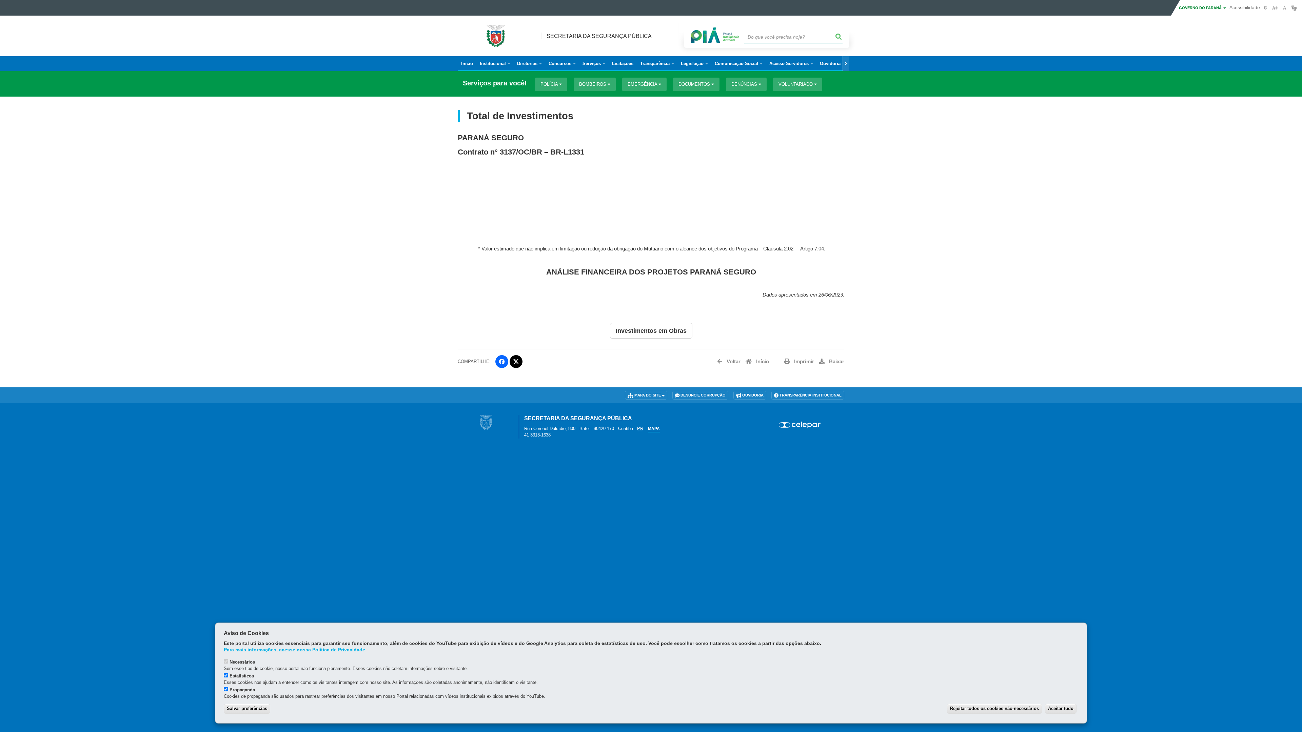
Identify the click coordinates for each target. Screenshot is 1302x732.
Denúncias (744, 84)
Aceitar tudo (1060, 708)
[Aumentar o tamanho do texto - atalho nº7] (1275, 8)
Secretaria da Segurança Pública (599, 36)
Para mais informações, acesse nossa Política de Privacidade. (295, 649)
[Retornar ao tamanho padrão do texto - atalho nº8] (1284, 8)
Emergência (643, 84)
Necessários (242, 662)
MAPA (654, 428)
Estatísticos (242, 675)
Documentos (694, 84)
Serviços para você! (495, 83)
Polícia (549, 84)
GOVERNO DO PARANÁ (1201, 8)
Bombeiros (593, 84)
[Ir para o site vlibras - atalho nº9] (1294, 8)
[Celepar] (800, 425)
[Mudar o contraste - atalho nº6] (1265, 8)
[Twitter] (516, 361)
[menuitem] (495, 63)
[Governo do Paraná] (485, 422)
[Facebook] (502, 361)
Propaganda (242, 689)
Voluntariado (796, 84)
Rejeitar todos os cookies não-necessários (994, 708)
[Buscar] (839, 37)
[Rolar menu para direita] (846, 63)
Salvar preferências (247, 708)
